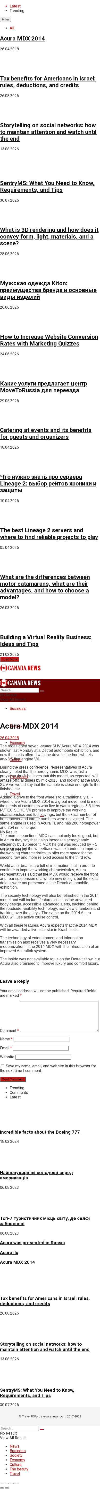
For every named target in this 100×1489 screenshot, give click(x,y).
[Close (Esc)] (2, 1483)
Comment (9, 1030)
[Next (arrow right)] (7, 1488)
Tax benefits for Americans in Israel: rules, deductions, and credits (48, 82)
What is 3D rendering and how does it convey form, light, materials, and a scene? (49, 236)
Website (7, 1057)
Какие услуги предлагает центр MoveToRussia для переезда (43, 387)
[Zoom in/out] (16, 1483)
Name (6, 1039)
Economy (17, 742)
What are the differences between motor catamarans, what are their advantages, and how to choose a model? (45, 587)
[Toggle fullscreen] (12, 1483)
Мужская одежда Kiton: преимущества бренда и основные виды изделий (48, 290)
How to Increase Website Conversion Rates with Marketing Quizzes (49, 340)
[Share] (7, 1483)
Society (16, 1455)
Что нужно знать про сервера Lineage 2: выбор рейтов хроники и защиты (48, 483)
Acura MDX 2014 (22, 38)
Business (18, 708)
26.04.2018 (9, 738)
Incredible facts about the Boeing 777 (40, 1132)
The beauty (19, 1469)
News (15, 1446)
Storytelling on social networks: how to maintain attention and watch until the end (48, 132)
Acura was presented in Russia (32, 1242)
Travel (15, 794)
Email (6, 1048)
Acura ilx (9, 1252)
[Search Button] (42, 691)
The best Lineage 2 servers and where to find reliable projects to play (49, 533)
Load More (9, 659)
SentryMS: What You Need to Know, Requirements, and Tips (47, 186)
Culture (16, 1464)
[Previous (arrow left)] (2, 1488)
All (12, 28)
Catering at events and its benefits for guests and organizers (46, 433)
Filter (5, 19)
